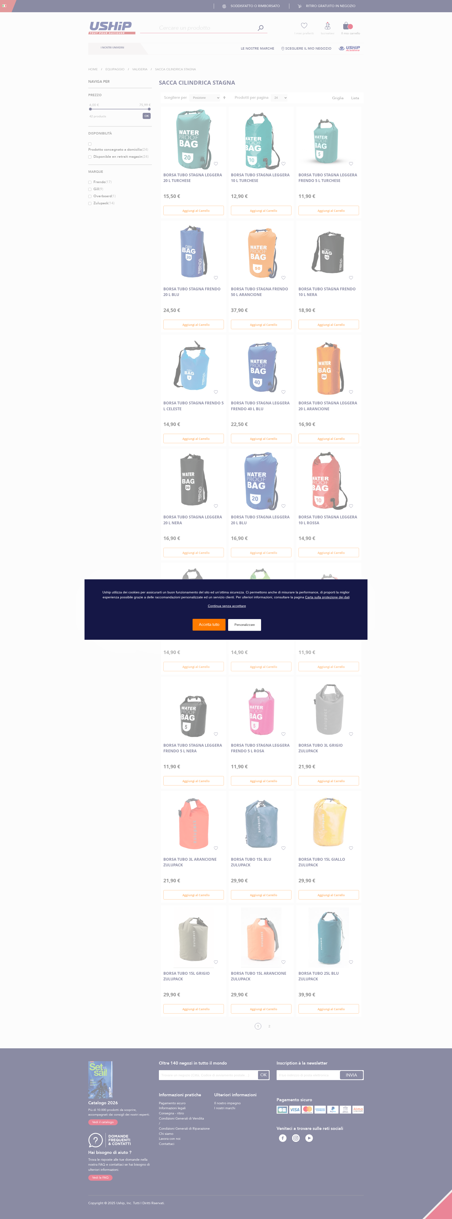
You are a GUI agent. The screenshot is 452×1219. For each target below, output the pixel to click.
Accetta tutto (209, 625)
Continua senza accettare (227, 606)
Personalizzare (244, 625)
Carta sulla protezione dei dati (327, 597)
